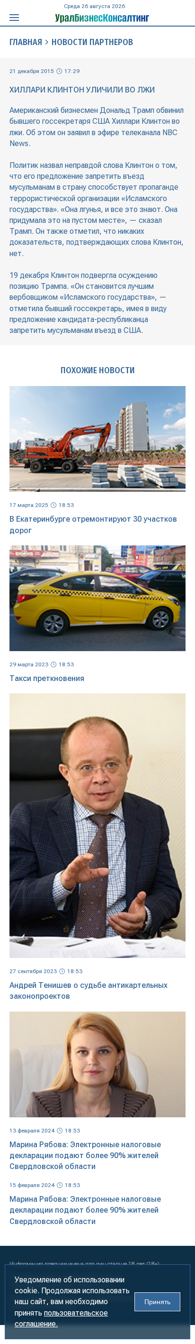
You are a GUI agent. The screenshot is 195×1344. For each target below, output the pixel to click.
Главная (25, 42)
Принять (157, 1302)
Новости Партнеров (92, 42)
